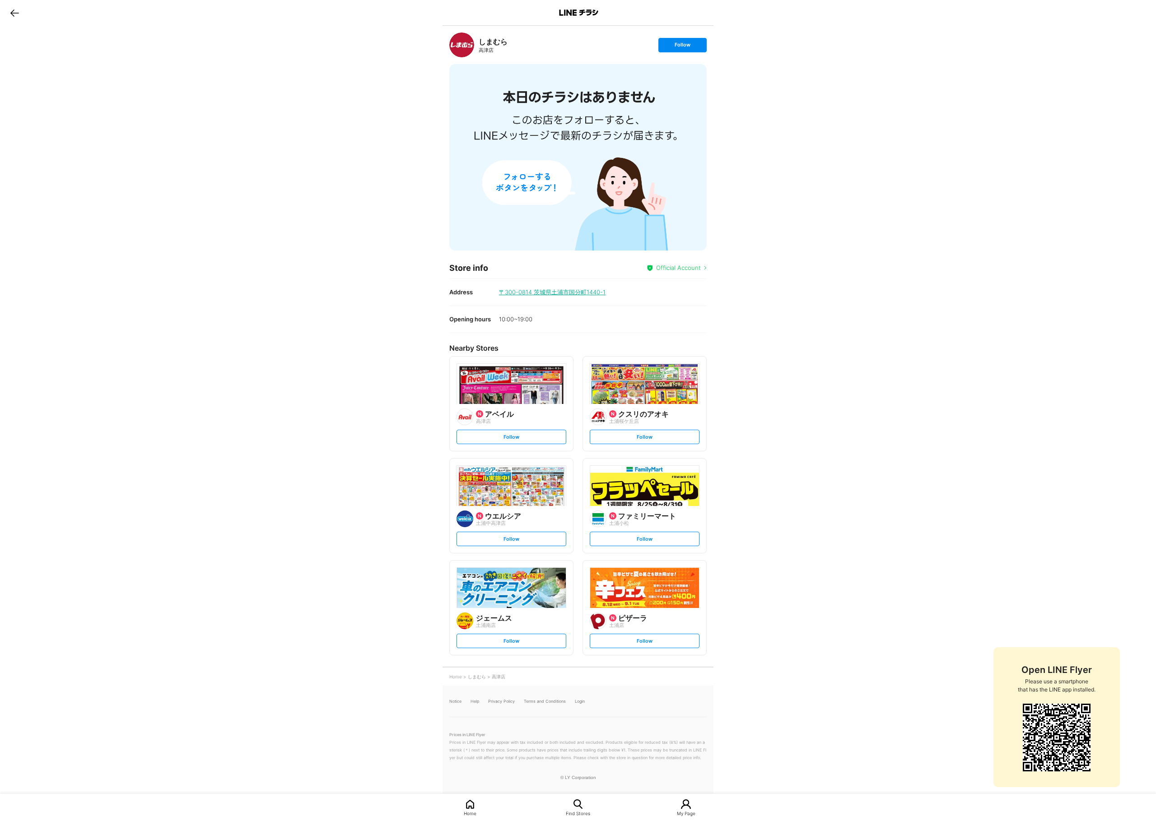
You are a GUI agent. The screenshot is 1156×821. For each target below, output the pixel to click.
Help (475, 701)
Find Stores (578, 813)
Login (580, 701)
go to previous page (14, 12)
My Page (686, 813)
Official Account (678, 267)
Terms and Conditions (545, 701)
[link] (461, 44)
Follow (682, 46)
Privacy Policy (501, 701)
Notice (455, 701)
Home (470, 813)
